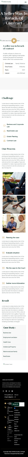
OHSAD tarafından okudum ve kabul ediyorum (17, 420)
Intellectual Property (9, 347)
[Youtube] (12, 391)
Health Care (7, 342)
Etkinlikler (11, 411)
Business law (7, 333)
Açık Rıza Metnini (16, 424)
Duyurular (11, 415)
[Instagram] (9, 391)
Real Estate (6, 356)
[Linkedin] (6, 391)
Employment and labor (10, 337)
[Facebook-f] (3, 391)
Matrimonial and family (10, 351)
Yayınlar (10, 407)
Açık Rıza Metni (10, 427)
